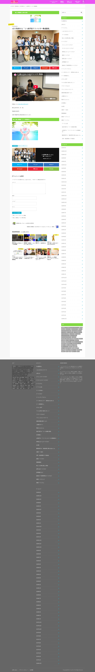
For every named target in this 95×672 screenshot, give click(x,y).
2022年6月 (63, 171)
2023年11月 (63, 154)
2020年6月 (63, 216)
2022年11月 (63, 164)
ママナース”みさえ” (65, 85)
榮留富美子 (63, 343)
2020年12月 (63, 195)
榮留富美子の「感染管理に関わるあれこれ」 (71, 135)
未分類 (62, 106)
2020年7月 (63, 212)
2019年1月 (63, 243)
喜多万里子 (76, 338)
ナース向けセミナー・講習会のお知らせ (70, 72)
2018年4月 (63, 263)
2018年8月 (63, 250)
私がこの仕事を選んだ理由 (68, 38)
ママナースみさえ (73, 335)
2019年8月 (63, 236)
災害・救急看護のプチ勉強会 (68, 138)
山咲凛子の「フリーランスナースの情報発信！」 (71, 131)
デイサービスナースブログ (68, 48)
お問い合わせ (77, 2)
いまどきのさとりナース (67, 31)
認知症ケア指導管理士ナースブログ (69, 65)
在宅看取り (63, 103)
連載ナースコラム (65, 120)
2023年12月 (63, 151)
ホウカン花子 (64, 79)
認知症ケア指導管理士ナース (71, 349)
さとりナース (68, 329)
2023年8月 (63, 158)
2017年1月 (63, 315)
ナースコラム (64, 27)
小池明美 (63, 340)
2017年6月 (63, 298)
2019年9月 (63, 233)
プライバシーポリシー (23, 669)
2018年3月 (63, 267)
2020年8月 (63, 209)
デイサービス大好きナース (76, 330)
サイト (13, 206)
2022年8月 (63, 168)
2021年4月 (63, 188)
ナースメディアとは (53, 2)
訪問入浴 (77, 348)
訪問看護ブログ (65, 61)
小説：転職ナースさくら (70, 340)
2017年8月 (63, 291)
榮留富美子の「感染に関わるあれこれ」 (74, 343)
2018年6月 (63, 257)
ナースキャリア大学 (65, 333)
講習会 (67, 351)
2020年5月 (63, 219)
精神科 (73, 348)
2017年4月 (63, 304)
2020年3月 (63, 226)
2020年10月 (63, 202)
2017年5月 (63, 301)
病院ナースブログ (66, 55)
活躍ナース (63, 345)
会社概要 (31, 669)
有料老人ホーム (68, 341)
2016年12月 (63, 318)
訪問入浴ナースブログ (67, 58)
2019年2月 (63, 240)
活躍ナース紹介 (64, 109)
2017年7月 (63, 294)
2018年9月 (63, 246)
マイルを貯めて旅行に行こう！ (68, 82)
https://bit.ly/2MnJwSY (23, 104)
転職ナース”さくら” (65, 116)
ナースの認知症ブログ (78, 332)
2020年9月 (63, 205)
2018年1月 (63, 274)
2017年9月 (63, 287)
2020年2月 (63, 229)
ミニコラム (74, 337)
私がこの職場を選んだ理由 (66, 348)
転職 (70, 351)
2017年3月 (63, 308)
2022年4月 (63, 175)
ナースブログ (64, 41)
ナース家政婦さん (65, 75)
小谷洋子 (77, 340)
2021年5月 (63, 185)
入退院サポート (64, 96)
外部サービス (69, 2)
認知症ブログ (79, 349)
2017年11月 (63, 281)
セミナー (80, 329)
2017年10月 (63, 284)
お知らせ (25, 145)
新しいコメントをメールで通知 (19, 215)
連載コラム (74, 351)
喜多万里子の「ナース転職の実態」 (69, 126)
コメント (14, 182)
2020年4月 (63, 222)
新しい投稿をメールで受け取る (19, 217)
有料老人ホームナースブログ (68, 51)
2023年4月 (63, 161)
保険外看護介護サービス (66, 92)
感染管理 (63, 341)
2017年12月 (63, 277)
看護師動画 (15, 145)
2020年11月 (63, 199)
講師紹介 (62, 2)
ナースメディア (72, 669)
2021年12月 (63, 181)
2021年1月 (63, 192)
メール (13, 201)
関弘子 (78, 351)
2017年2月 (63, 311)
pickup (20, 145)
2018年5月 (63, 260)
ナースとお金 (65, 123)
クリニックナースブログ (67, 44)
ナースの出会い (65, 34)
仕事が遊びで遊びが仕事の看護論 (67, 338)
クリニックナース (75, 329)
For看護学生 (64, 21)
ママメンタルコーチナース (67, 89)
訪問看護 (63, 349)
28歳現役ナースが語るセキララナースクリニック (70, 327)
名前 (13, 195)
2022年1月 (63, 178)
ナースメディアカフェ (66, 68)
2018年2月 (63, 270)
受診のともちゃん (65, 99)
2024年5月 (63, 147)
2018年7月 (63, 253)
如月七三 (80, 338)
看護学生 (70, 346)
